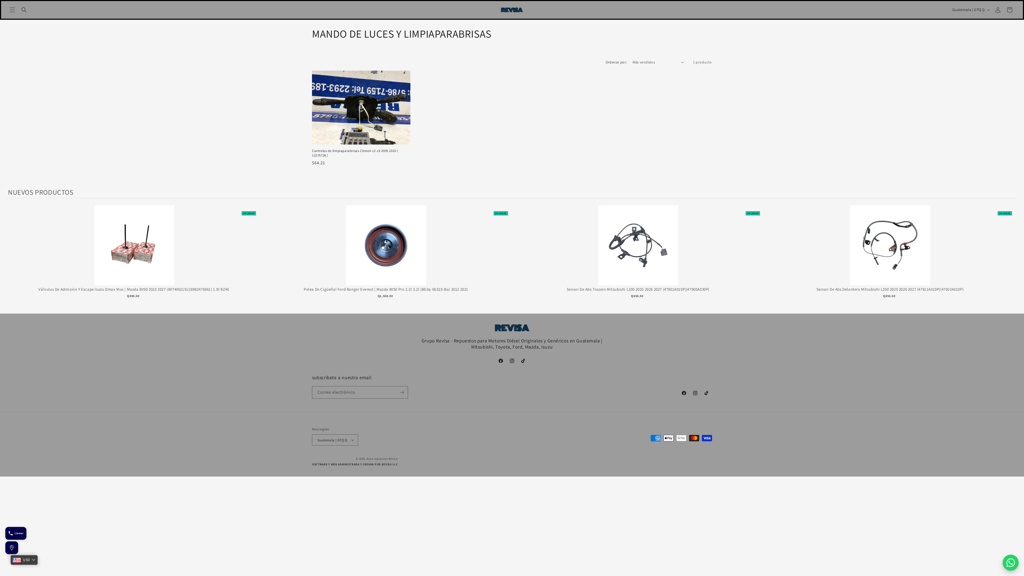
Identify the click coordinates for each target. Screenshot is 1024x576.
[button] (12, 10)
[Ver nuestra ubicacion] (11, 547)
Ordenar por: (616, 62)
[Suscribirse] (402, 392)
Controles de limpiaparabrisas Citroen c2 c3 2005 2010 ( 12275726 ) (355, 153)
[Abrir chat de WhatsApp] (1011, 563)
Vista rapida (134, 251)
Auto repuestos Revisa (382, 459)
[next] (1010, 257)
